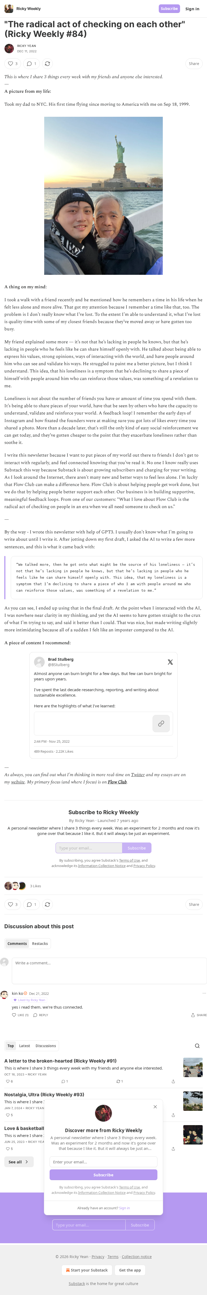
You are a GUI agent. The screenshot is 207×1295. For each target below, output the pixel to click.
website (18, 782)
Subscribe (169, 8)
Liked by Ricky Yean (31, 1000)
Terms (113, 1256)
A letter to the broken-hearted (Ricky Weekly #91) (60, 1061)
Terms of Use (129, 1187)
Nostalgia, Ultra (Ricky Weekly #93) (44, 1094)
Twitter (138, 774)
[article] (103, 1071)
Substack (77, 1283)
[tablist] (27, 943)
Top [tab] (11, 1045)
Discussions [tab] (46, 1045)
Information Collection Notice (102, 1192)
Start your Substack (89, 1270)
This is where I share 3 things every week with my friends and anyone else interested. (83, 1068)
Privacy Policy (144, 1192)
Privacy (98, 1256)
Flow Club (117, 782)
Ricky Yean (26, 46)
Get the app (130, 1270)
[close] (155, 1106)
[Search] (197, 1045)
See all (15, 1161)
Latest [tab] (24, 1045)
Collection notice (137, 1256)
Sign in (192, 8)
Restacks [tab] (40, 943)
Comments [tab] (17, 943)
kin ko (17, 993)
